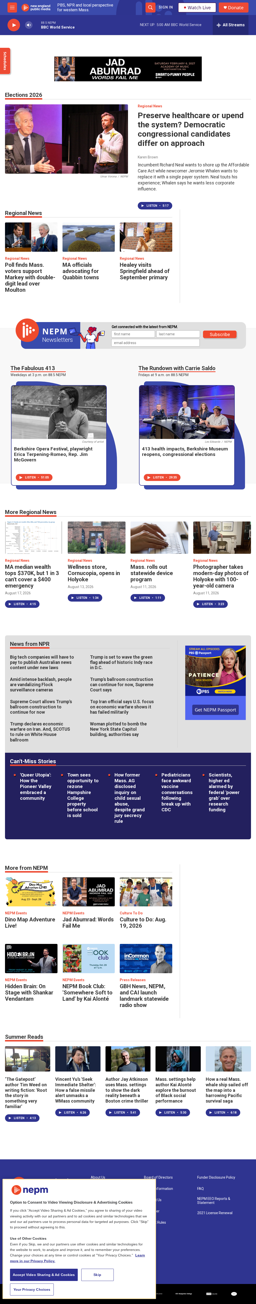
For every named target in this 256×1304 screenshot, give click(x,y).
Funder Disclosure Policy (216, 1177)
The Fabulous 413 (32, 368)
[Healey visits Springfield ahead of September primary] (146, 237)
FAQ (200, 1189)
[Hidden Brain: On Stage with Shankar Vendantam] (31, 958)
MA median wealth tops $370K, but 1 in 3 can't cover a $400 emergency (32, 576)
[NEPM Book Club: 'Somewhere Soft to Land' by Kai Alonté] (88, 958)
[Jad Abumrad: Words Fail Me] (88, 892)
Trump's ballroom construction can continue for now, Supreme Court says (122, 685)
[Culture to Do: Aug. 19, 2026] (146, 892)
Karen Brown (148, 157)
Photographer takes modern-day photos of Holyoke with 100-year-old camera (221, 576)
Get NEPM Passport (215, 710)
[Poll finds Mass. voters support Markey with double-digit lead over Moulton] (31, 237)
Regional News (150, 106)
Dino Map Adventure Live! (30, 922)
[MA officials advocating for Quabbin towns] (88, 237)
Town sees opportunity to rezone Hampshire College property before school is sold (82, 795)
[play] (14, 25)
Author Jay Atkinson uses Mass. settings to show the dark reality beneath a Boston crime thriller (127, 1090)
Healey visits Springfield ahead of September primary (145, 271)
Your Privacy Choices (32, 1289)
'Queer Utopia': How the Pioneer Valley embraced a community (36, 786)
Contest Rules (155, 1222)
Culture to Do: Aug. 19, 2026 (143, 922)
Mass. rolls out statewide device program (151, 573)
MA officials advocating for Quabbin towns (80, 271)
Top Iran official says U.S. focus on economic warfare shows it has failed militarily (122, 707)
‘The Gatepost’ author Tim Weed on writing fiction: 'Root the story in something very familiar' (26, 1093)
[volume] (28, 25)
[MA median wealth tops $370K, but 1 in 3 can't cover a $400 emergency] (34, 537)
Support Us (153, 1200)
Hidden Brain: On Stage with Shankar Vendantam (29, 992)
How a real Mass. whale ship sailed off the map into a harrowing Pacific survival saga (227, 1090)
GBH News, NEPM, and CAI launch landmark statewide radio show (144, 995)
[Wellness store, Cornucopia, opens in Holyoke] (97, 537)
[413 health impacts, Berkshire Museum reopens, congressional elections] (187, 412)
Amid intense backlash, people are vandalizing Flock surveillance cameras (41, 685)
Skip (97, 1275)
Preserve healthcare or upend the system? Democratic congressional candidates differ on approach (191, 129)
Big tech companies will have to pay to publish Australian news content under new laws (42, 662)
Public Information (158, 1189)
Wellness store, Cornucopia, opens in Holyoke (94, 573)
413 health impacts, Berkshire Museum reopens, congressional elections (185, 451)
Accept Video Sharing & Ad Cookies (44, 1275)
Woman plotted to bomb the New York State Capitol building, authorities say (118, 729)
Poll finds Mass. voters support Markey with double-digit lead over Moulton (30, 277)
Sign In (166, 7)
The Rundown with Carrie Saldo (177, 368)
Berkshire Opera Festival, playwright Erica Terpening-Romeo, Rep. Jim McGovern (53, 454)
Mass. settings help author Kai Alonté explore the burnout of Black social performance (176, 1090)
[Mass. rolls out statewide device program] (159, 537)
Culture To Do (131, 913)
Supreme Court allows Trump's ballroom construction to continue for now (41, 707)
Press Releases (133, 980)
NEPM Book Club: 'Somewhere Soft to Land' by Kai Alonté (87, 992)
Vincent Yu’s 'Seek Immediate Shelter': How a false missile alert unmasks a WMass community (75, 1090)
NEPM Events (16, 913)
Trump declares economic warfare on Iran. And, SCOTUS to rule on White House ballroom (40, 731)
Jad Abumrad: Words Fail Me (88, 922)
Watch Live (199, 8)
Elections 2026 (23, 95)
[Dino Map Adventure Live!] (31, 892)
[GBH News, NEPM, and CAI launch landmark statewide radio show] (146, 958)
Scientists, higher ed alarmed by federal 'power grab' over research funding (224, 792)
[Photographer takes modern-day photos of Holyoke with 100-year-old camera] (222, 537)
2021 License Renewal (214, 1213)
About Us (98, 1177)
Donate (236, 7)
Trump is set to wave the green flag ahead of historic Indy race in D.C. (121, 662)
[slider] (37, 25)
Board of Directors (158, 1177)
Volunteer (152, 1211)
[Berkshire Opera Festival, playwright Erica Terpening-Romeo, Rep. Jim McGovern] (59, 412)
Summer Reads (24, 1037)
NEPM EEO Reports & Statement (213, 1201)
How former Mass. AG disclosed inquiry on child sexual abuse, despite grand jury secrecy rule (129, 798)
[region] (79, 1239)
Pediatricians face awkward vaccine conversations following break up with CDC (177, 792)
